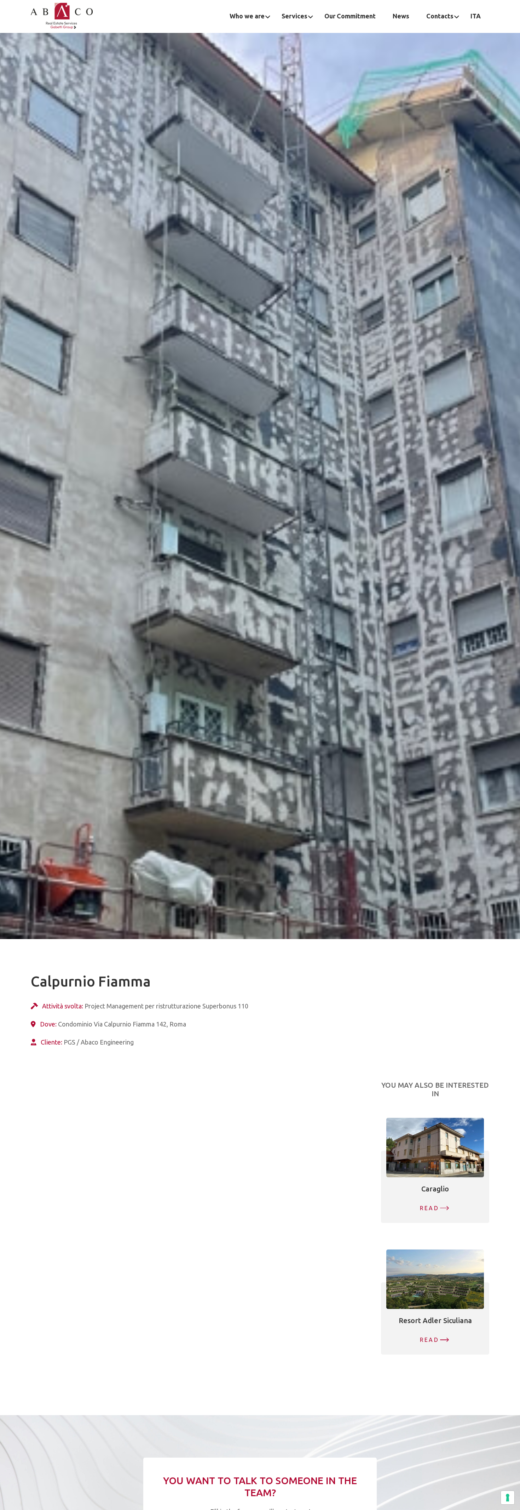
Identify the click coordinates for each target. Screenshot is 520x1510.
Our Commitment (350, 15)
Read (429, 1208)
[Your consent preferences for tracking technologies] (507, 1497)
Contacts (439, 15)
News (401, 15)
